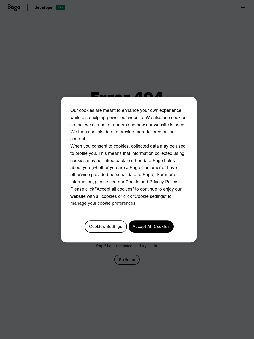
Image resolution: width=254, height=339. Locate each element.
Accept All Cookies (151, 226)
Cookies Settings (105, 226)
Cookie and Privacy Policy (151, 181)
